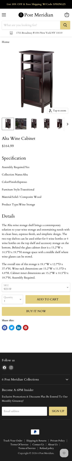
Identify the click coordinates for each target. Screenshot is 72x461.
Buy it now (36, 311)
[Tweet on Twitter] (11, 327)
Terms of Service (27, 448)
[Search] (65, 25)
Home (5, 42)
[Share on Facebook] (4, 327)
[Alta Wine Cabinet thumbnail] (8, 124)
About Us (53, 444)
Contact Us (38, 444)
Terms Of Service (19, 444)
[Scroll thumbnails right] (67, 124)
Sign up (58, 411)
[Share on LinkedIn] (18, 327)
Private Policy (57, 440)
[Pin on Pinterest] (25, 327)
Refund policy (47, 448)
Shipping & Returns (36, 440)
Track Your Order (12, 440)
